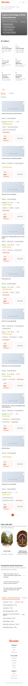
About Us (14, 647)
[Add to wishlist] (24, 103)
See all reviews (6, 132)
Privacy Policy (14, 678)
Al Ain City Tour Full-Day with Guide (11, 366)
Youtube (14, 663)
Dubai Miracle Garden (10, 627)
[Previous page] (10, 515)
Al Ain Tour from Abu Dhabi (9, 321)
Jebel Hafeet (8, 608)
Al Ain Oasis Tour (6, 279)
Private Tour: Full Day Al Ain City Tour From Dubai (13, 237)
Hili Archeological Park (10, 605)
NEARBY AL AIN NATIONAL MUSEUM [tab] (11, 598)
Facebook (14, 658)
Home (2, 7)
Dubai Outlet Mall (9, 618)
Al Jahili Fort (7, 602)
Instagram (14, 660)
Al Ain (17, 7)
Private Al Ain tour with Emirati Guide (11, 158)
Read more (23, 21)
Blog (14, 650)
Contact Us (14, 652)
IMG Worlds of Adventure (11, 624)
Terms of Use (14, 675)
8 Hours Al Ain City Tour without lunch (12, 113)
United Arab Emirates (10, 7)
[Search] (19, 2)
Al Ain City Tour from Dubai (9, 194)
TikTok (14, 667)
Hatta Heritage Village (10, 611)
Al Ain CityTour (6, 448)
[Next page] (18, 515)
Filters (3, 89)
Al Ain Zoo (19, 602)
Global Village (8, 621)
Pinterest (14, 665)
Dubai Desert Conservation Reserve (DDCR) (14, 614)
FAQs (14, 673)
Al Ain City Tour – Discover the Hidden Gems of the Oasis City (13, 406)
